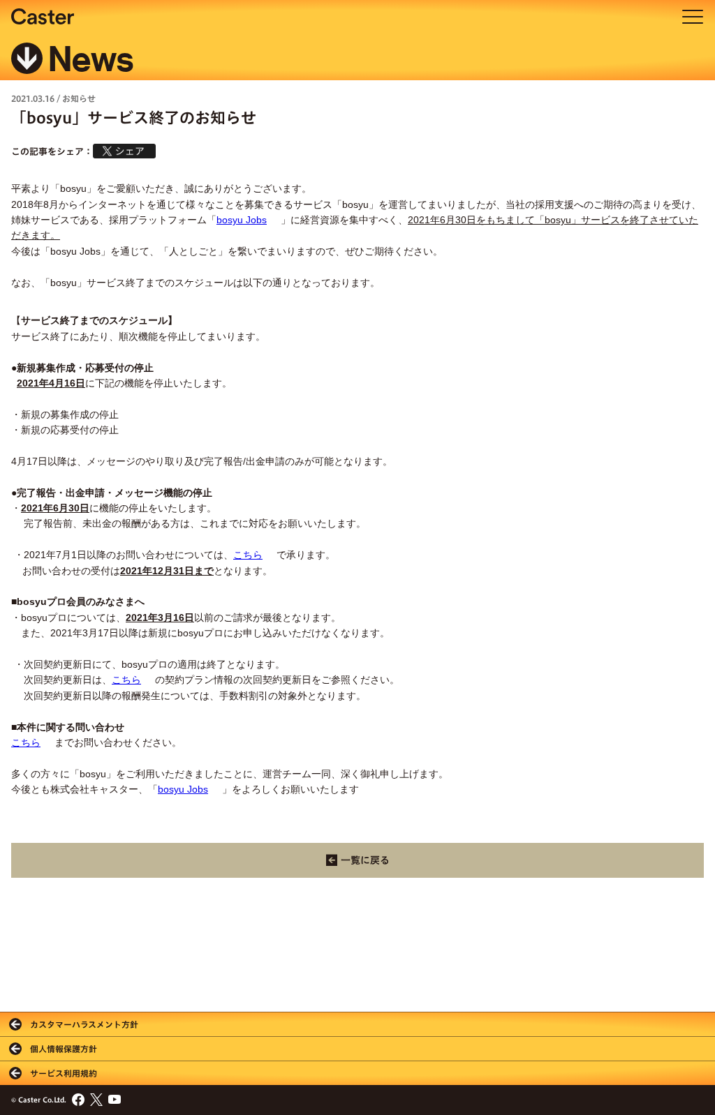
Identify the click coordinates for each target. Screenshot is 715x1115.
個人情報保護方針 (63, 1049)
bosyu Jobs (241, 219)
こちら (248, 554)
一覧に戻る (365, 860)
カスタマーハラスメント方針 (84, 1024)
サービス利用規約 (63, 1073)
